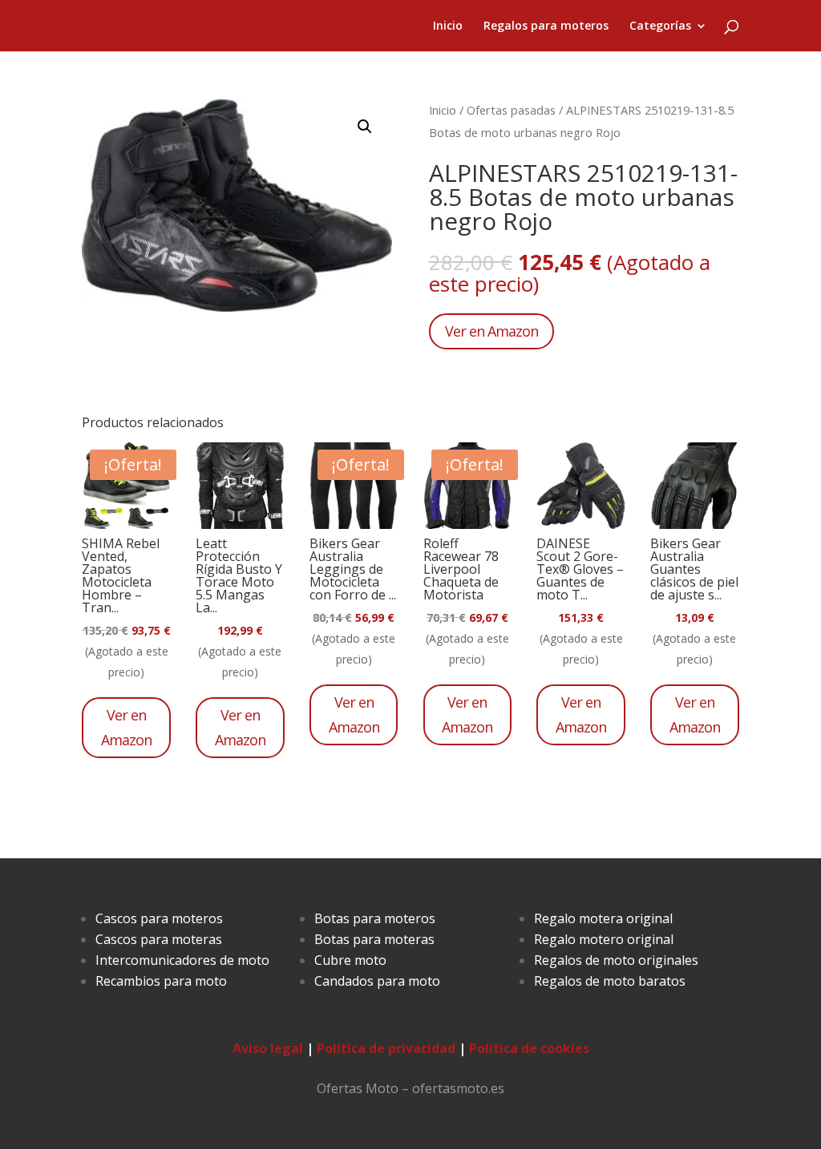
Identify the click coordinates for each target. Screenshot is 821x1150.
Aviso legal (268, 1048)
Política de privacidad (386, 1048)
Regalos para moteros (546, 26)
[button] (364, 126)
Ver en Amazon (491, 331)
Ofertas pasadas (511, 110)
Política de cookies (529, 1048)
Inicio (448, 26)
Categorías (660, 26)
